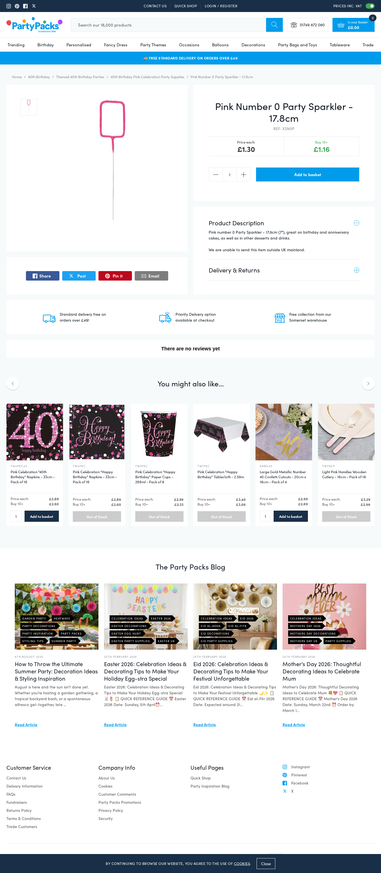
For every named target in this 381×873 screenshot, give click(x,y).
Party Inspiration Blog (210, 786)
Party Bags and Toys (297, 44)
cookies (242, 863)
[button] (28, 107)
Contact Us (155, 5)
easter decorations (129, 626)
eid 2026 (247, 618)
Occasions (189, 44)
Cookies (105, 786)
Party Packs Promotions (119, 802)
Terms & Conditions (23, 818)
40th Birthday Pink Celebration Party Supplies (147, 76)
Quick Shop (185, 5)
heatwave (62, 618)
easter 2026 (161, 618)
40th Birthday (39, 76)
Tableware (340, 44)
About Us (106, 778)
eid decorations (215, 633)
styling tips (33, 641)
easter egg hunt (126, 633)
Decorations (253, 44)
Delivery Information (24, 786)
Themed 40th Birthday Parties (80, 76)
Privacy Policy (110, 810)
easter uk (166, 641)
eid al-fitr (237, 626)
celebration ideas (127, 618)
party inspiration (37, 633)
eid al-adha (211, 626)
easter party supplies (131, 641)
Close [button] (266, 863)
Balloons (220, 44)
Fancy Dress (115, 44)
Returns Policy (19, 810)
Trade (368, 44)
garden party (34, 618)
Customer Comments (117, 794)
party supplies (338, 641)
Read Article (26, 724)
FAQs (10, 794)
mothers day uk (304, 641)
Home (17, 76)
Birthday (45, 44)
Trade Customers (21, 826)
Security (105, 818)
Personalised (78, 44)
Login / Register (221, 5)
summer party (64, 641)
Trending (16, 44)
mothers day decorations (313, 633)
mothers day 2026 (305, 626)
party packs (71, 633)
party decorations (39, 626)
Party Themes (153, 44)
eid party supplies (217, 641)
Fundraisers (16, 802)
